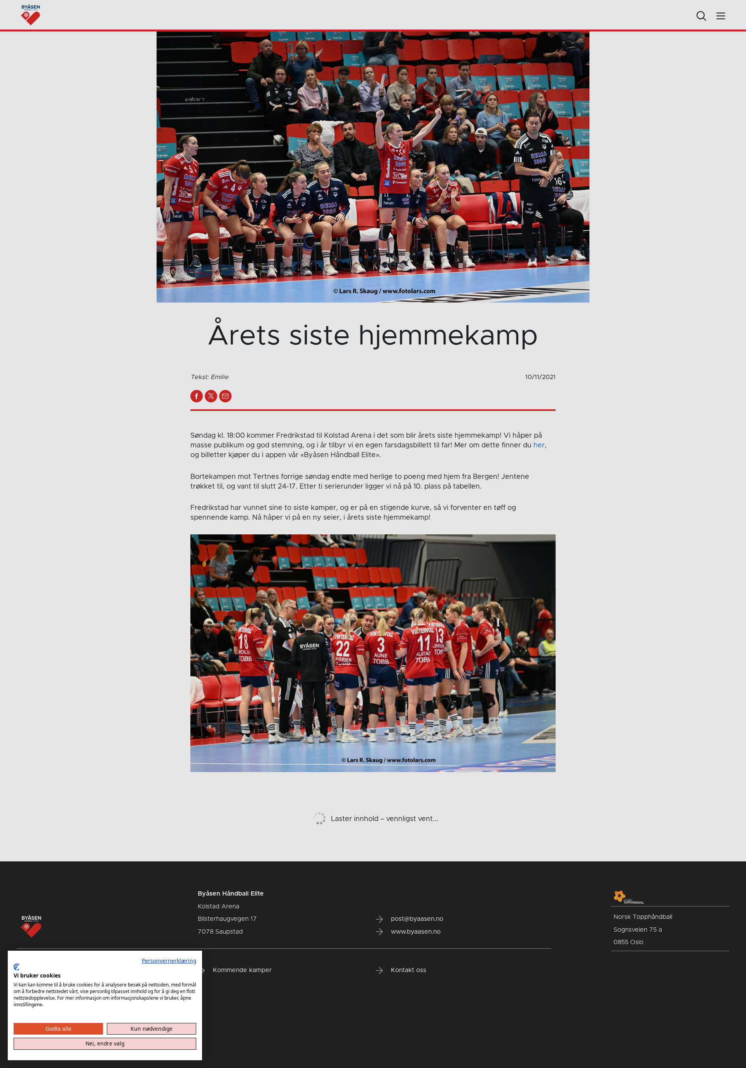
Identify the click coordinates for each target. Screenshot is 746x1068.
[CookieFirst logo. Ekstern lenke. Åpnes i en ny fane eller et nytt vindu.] (16, 967)
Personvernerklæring (169, 960)
